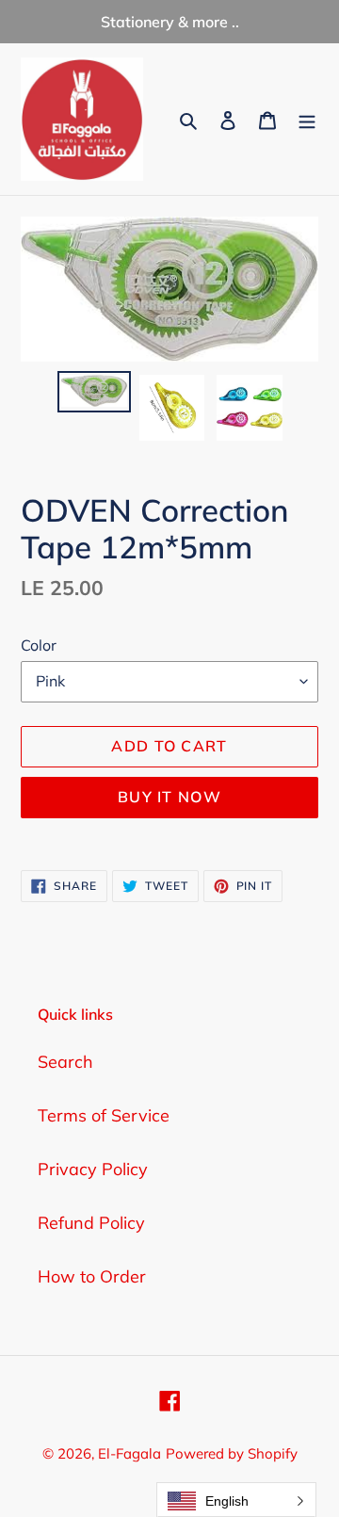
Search (65, 1062)
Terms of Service (104, 1115)
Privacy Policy (93, 1169)
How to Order (92, 1276)
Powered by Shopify (232, 1453)
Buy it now (169, 796)
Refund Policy (91, 1223)
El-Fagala (129, 1453)
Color (38, 645)
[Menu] (307, 119)
